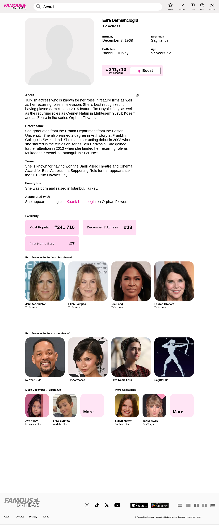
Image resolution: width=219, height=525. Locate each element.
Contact (20, 516)
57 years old (161, 53)
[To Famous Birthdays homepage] (15, 6)
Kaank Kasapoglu (81, 202)
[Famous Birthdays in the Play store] (160, 505)
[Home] (38, 502)
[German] (213, 505)
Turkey (123, 53)
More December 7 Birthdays (43, 389)
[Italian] (204, 505)
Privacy (33, 516)
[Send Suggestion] (137, 96)
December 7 (112, 40)
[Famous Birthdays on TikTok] (97, 505)
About (7, 516)
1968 (129, 40)
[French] (196, 505)
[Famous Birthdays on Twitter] (107, 505)
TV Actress (111, 26)
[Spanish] (180, 505)
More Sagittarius (125, 389)
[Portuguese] (188, 505)
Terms (46, 516)
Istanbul (108, 53)
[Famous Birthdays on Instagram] (87, 505)
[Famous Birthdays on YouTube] (118, 505)
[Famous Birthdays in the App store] (139, 505)
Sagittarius (159, 40)
